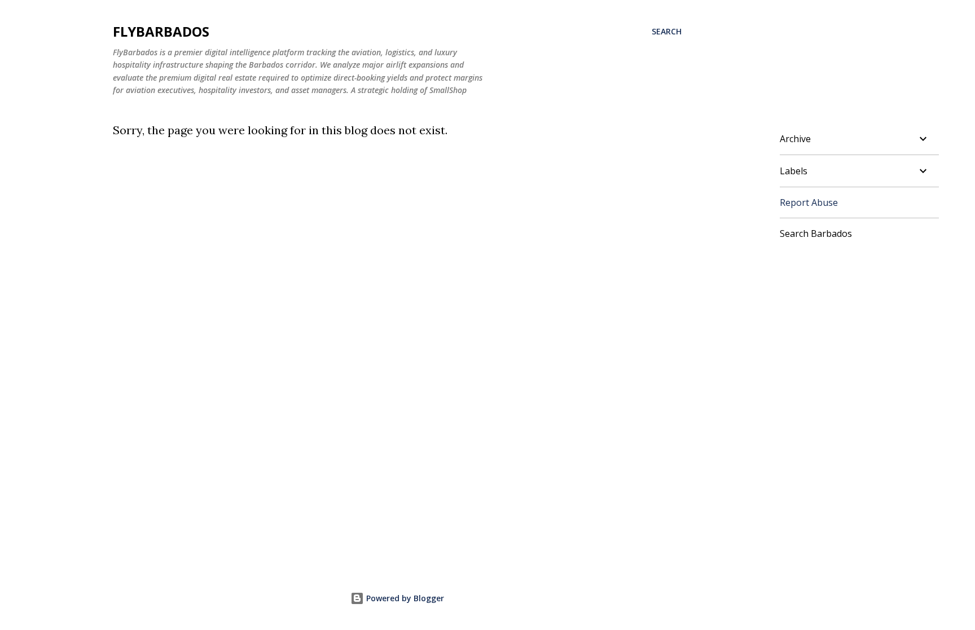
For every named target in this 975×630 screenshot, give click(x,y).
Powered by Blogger (404, 598)
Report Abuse (809, 202)
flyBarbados (161, 31)
